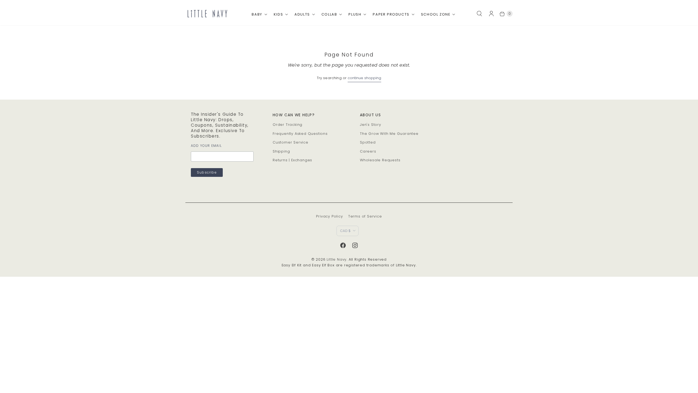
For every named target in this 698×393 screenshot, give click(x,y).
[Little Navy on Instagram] (355, 245)
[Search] (479, 13)
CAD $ (345, 230)
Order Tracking (287, 124)
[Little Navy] (207, 13)
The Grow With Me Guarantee (389, 133)
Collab (329, 14)
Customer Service (290, 142)
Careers (368, 151)
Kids (278, 14)
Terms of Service (365, 216)
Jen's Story (370, 124)
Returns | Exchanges (292, 160)
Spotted (368, 142)
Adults (302, 14)
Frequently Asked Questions (300, 133)
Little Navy (337, 259)
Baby (257, 14)
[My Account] (493, 13)
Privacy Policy (329, 216)
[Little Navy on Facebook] (343, 245)
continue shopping (364, 78)
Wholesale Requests (380, 160)
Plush (354, 14)
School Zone (435, 14)
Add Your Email (206, 145)
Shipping (281, 151)
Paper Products (391, 14)
